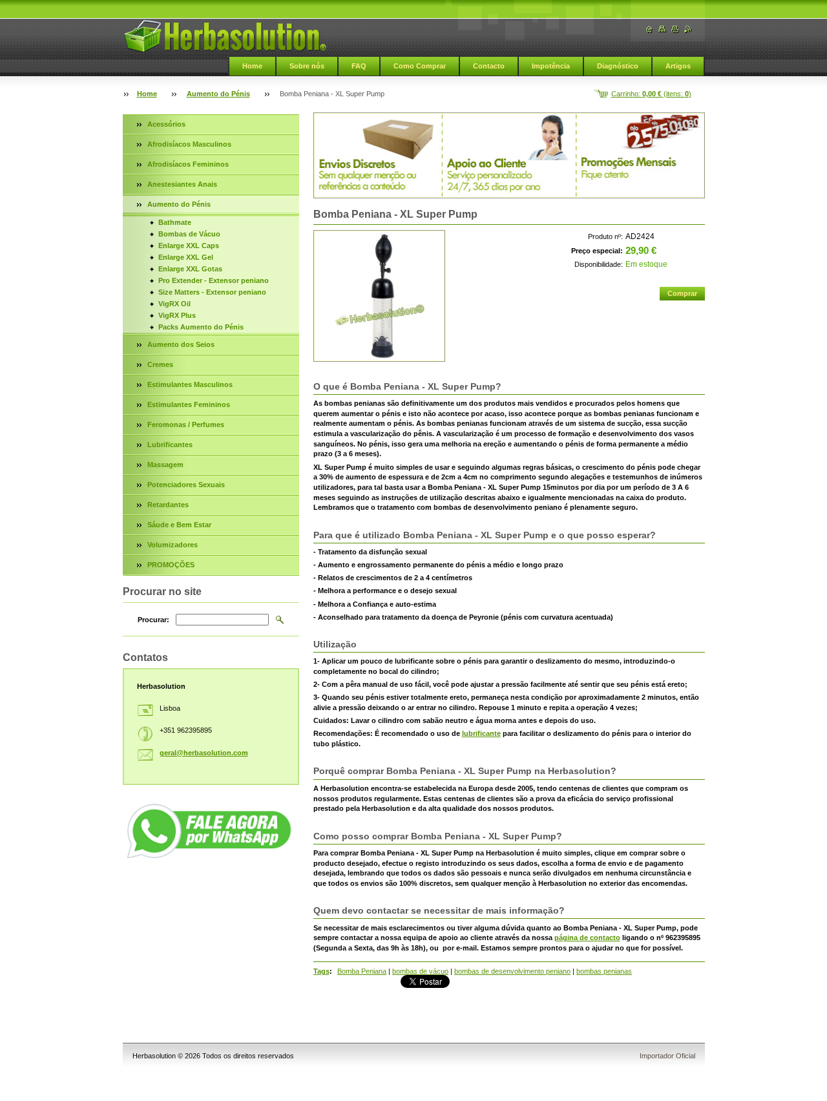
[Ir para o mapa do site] (662, 29)
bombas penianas (604, 971)
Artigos (678, 66)
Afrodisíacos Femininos (188, 164)
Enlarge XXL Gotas (190, 269)
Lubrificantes (170, 444)
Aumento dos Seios (181, 344)
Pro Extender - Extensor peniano (213, 280)
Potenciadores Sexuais (186, 484)
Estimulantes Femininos (188, 404)
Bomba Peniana (361, 971)
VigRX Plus (177, 315)
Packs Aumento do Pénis (201, 327)
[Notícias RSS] (688, 29)
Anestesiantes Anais (182, 184)
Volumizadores (172, 545)
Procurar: (153, 620)
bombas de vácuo (420, 971)
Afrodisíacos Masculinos (189, 144)
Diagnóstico (617, 66)
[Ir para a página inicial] (225, 36)
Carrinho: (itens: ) (651, 94)
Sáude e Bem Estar (179, 525)
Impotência (551, 66)
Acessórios (166, 124)
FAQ (358, 66)
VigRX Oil (174, 304)
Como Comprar (419, 66)
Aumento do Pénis (218, 94)
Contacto (489, 66)
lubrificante (481, 733)
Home (252, 66)
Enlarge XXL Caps (188, 245)
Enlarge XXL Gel (185, 257)
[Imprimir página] (675, 29)
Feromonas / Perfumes (185, 424)
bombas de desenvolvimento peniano (512, 971)
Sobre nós (306, 66)
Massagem (165, 464)
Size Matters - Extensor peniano (212, 292)
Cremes (160, 364)
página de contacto (587, 937)
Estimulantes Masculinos (190, 384)
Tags (321, 971)
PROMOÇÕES (170, 565)
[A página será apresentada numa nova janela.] (379, 296)
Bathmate (174, 222)
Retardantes (168, 505)
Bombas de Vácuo (189, 234)
